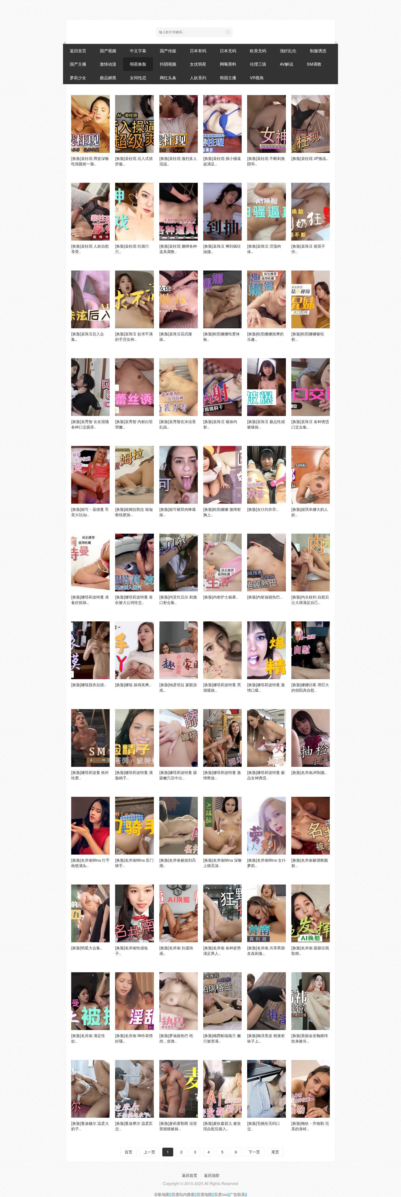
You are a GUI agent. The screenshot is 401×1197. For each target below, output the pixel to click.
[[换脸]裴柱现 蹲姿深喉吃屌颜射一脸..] (90, 124)
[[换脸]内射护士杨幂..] (222, 562)
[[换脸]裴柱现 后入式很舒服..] (134, 124)
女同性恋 (138, 77)
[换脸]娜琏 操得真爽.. (133, 684)
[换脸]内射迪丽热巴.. (264, 597)
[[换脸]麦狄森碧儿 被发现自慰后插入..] (222, 1089)
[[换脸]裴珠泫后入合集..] (90, 299)
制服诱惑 (318, 50)
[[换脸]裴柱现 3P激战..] (310, 124)
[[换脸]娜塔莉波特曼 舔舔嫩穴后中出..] (178, 738)
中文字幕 (138, 50)
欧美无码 (258, 50)
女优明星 (198, 64)
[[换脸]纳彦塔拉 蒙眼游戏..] (178, 650)
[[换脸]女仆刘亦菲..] (266, 475)
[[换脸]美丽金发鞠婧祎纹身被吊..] (310, 1001)
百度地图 (204, 1194)
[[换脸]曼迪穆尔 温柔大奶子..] (90, 1089)
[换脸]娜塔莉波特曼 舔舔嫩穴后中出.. (178, 775)
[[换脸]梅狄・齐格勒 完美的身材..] (310, 1089)
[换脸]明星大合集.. (86, 947)
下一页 (254, 1152)
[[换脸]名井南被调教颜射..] (310, 826)
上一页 (149, 1152)
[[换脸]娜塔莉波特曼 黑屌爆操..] (222, 650)
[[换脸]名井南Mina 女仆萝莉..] (266, 826)
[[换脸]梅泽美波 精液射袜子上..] (266, 1001)
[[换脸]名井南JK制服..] (310, 738)
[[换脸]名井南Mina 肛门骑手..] (134, 826)
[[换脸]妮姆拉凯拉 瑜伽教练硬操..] (134, 475)
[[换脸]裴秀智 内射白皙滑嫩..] (134, 387)
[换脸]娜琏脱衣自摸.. (88, 684)
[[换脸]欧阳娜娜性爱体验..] (222, 299)
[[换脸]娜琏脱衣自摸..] (90, 650)
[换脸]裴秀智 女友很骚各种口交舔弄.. (90, 424)
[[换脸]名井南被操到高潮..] (178, 826)
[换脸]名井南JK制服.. (309, 772)
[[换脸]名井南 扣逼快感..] (178, 913)
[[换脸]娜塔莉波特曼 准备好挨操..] (90, 562)
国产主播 (78, 64)
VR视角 (257, 77)
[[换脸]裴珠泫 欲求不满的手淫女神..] (134, 299)
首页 (128, 1152)
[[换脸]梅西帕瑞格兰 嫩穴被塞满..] (222, 1001)
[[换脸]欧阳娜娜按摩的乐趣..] (266, 299)
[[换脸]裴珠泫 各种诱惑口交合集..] (310, 387)
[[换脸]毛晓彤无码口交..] (266, 1089)
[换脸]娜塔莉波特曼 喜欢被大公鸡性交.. (134, 599)
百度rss (221, 1194)
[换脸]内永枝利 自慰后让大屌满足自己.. (310, 599)
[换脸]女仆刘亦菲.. (262, 509)
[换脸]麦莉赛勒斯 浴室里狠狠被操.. (178, 1125)
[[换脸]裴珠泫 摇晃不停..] (310, 212)
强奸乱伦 (288, 50)
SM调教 (314, 64)
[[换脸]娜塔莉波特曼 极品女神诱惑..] (266, 738)
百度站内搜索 (183, 1194)
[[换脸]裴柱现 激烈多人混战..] (178, 124)
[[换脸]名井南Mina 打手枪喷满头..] (90, 826)
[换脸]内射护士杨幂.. (220, 597)
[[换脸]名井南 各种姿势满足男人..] (222, 913)
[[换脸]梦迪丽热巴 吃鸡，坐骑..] (178, 1001)
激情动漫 (108, 64)
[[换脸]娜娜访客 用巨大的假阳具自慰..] (310, 650)
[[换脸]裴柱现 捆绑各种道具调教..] (178, 212)
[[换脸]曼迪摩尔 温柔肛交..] (134, 1089)
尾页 (275, 1152)
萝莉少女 (78, 77)
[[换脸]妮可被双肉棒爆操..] (178, 475)
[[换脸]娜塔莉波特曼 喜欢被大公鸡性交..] (134, 562)
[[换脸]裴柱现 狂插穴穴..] (134, 212)
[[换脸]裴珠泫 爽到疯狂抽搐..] (222, 212)
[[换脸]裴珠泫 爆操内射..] (222, 387)
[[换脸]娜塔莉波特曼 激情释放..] (222, 738)
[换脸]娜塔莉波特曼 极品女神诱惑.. (266, 775)
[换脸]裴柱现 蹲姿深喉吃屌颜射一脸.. (90, 161)
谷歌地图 (161, 1194)
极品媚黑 (108, 77)
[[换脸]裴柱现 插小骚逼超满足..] (222, 124)
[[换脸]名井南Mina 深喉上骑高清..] (222, 826)
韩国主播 (228, 77)
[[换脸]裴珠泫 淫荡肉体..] (266, 212)
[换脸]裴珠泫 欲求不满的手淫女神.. (134, 336)
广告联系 (237, 1194)
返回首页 (78, 50)
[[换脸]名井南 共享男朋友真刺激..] (266, 913)
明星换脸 (138, 64)
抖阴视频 (168, 64)
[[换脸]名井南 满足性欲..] (90, 1001)
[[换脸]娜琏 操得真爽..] (134, 650)
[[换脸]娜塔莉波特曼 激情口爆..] (266, 650)
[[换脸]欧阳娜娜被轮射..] (310, 299)
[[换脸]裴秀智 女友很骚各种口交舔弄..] (90, 387)
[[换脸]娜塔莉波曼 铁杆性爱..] (90, 738)
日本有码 (198, 50)
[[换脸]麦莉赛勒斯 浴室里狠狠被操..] (178, 1089)
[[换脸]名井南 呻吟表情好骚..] (134, 1001)
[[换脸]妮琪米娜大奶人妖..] (310, 475)
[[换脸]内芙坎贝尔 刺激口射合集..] (178, 562)
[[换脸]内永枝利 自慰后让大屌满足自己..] (310, 562)
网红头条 (168, 77)
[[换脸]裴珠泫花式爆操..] (178, 299)
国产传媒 (168, 50)
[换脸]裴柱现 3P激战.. (309, 158)
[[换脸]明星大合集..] (90, 913)
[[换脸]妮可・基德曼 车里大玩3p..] (90, 475)
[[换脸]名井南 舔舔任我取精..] (310, 913)
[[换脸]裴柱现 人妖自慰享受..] (90, 212)
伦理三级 (258, 64)
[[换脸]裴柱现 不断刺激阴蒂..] (266, 124)
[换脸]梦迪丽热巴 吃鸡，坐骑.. (176, 1038)
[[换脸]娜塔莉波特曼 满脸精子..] (134, 738)
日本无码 (228, 50)
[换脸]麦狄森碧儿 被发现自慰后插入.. (222, 1125)
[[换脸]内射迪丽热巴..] (266, 562)
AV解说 (286, 64)
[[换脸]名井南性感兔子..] (134, 913)
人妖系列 (198, 77)
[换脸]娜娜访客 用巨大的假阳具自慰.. (310, 687)
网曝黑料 (228, 64)
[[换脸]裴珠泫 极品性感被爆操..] (266, 387)
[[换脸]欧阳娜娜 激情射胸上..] (222, 475)
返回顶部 (211, 1175)
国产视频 (108, 50)
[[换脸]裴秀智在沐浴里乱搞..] (178, 387)
